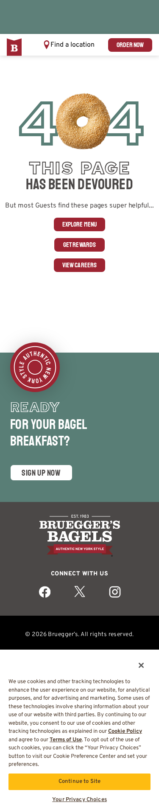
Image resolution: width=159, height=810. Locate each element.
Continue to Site (79, 781)
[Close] (135, 659)
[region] (79, 726)
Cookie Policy (125, 731)
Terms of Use (66, 740)
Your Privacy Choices (79, 799)
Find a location (72, 45)
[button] (69, 44)
